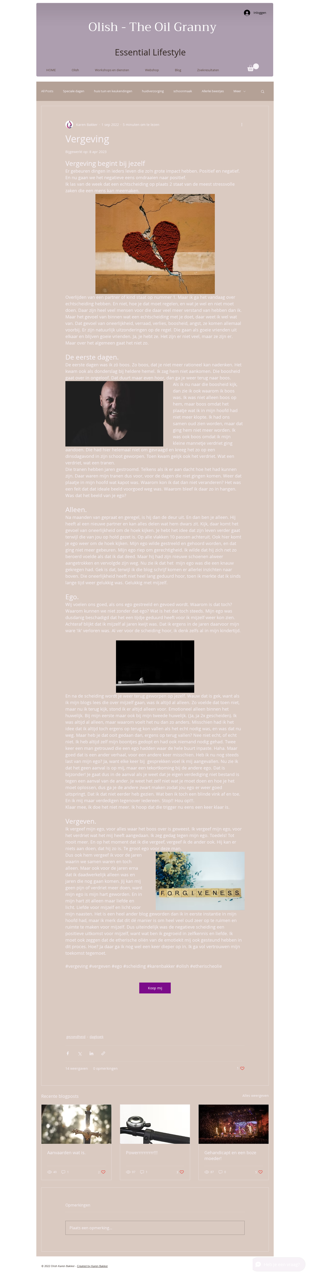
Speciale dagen (73, 91)
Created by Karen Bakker (92, 1266)
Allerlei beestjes (213, 91)
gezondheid (75, 1036)
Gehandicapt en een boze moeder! (230, 1155)
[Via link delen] (103, 1053)
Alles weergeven (255, 1095)
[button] (253, 67)
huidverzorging (153, 91)
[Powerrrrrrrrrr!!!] (155, 1124)
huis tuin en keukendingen (113, 91)
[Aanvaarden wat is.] (76, 1124)
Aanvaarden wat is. (66, 1152)
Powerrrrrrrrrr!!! (142, 1152)
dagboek (96, 1036)
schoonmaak (182, 91)
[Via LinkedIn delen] (91, 1053)
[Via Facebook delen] (67, 1053)
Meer (237, 91)
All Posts (47, 91)
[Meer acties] (242, 124)
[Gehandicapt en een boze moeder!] (234, 1124)
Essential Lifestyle (150, 52)
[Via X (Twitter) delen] (79, 1053)
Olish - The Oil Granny (152, 27)
